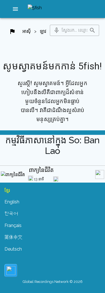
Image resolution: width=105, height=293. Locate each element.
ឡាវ (43, 31)
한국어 (11, 213)
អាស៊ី (26, 31)
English (11, 202)
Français (13, 225)
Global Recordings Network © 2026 (53, 282)
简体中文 (13, 237)
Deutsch (13, 249)
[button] (15, 8)
